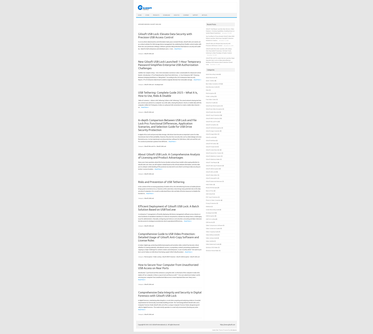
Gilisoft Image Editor (211, 134)
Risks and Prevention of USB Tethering (161, 181)
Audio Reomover (210, 77)
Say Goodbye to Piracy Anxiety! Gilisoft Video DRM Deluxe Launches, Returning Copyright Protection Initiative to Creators (220, 38)
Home (140, 15)
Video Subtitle (210, 241)
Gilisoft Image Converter (213, 131)
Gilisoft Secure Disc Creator (213, 153)
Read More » (178, 49)
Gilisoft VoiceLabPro (211, 178)
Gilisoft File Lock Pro (150, 146)
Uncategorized (159, 84)
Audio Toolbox (210, 80)
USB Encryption (210, 216)
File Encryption (148, 256)
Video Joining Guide (211, 238)
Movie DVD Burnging (211, 187)
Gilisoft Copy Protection (213, 115)
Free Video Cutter (211, 99)
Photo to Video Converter (213, 200)
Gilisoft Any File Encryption (213, 105)
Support (195, 15)
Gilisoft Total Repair (211, 162)
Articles (204, 15)
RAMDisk (208, 206)
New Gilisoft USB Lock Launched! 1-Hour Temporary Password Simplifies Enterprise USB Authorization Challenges (169, 65)
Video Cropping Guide (212, 231)
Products (156, 15)
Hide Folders (209, 184)
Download (166, 15)
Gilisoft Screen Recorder (213, 150)
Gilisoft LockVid (210, 137)
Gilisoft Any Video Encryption (214, 109)
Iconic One (215, 330)
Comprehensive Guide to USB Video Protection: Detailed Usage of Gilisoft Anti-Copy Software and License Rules (168, 237)
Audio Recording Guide (212, 74)
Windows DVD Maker (212, 247)
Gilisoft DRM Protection (169, 256)
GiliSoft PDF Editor (211, 143)
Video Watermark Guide (212, 244)
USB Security (209, 222)
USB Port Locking (210, 219)
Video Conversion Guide (212, 228)
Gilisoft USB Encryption (182, 256)
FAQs (207, 90)
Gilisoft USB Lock (149, 53)
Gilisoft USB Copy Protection (214, 165)
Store (147, 15)
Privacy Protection (211, 203)
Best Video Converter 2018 (213, 84)
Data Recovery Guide (212, 87)
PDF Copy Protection (212, 197)
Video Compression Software (214, 225)
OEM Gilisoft (209, 194)
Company (186, 15)
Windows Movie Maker (212, 250)
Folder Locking (157, 256)
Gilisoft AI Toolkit (211, 102)
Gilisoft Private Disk (211, 146)
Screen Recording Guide (212, 209)
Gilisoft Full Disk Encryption (213, 128)
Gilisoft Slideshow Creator (213, 156)
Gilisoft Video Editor (211, 175)
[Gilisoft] (145, 9)
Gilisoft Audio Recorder (212, 112)
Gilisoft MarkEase (211, 140)
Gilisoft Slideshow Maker (213, 159)
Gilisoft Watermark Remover (214, 181)
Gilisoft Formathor (211, 124)
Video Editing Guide (211, 234)
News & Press (210, 190)
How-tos (176, 15)
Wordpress (234, 330)
